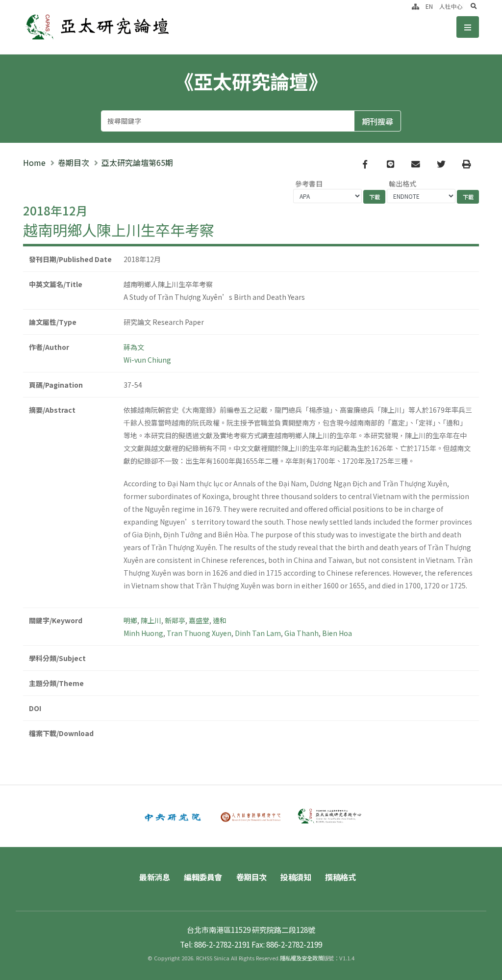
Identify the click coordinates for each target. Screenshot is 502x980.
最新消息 (154, 877)
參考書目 (309, 183)
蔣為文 (134, 347)
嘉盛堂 (199, 620)
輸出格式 (402, 183)
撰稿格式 (340, 877)
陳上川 (151, 620)
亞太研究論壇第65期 (137, 162)
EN (429, 6)
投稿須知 (295, 877)
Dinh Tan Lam (258, 633)
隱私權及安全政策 (301, 958)
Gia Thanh (301, 633)
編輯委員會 (203, 877)
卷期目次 (73, 162)
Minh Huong (143, 633)
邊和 (219, 620)
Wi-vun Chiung (147, 360)
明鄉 (130, 620)
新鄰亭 (175, 620)
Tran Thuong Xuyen (199, 633)
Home (34, 162)
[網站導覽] (415, 6)
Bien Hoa (337, 633)
